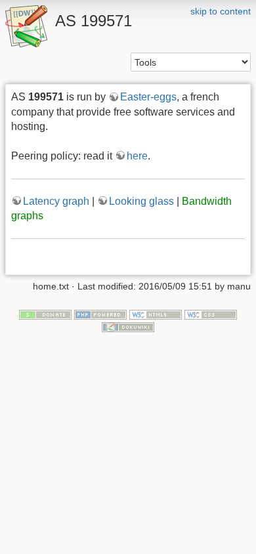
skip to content (220, 11)
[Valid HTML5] (155, 314)
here (137, 155)
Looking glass (141, 201)
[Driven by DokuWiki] (128, 326)
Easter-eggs (148, 96)
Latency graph (56, 201)
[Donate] (45, 314)
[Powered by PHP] (100, 314)
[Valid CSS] (210, 314)
